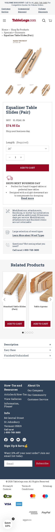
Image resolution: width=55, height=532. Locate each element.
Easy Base (27, 350)
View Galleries (12, 399)
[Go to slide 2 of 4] (25, 332)
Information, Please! (11, 405)
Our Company (35, 390)
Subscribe (42, 463)
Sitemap (47, 486)
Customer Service (38, 399)
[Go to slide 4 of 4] (30, 332)
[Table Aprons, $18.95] (40, 287)
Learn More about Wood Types (28, 235)
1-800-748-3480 (40, 2)
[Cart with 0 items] (50, 20)
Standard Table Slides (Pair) (14, 307)
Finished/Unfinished (27, 355)
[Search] (44, 20)
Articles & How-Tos (15, 394)
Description (27, 344)
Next (51, 299)
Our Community (37, 394)
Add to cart (14, 323)
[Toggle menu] (4, 20)
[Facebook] (6, 439)
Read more (27, 198)
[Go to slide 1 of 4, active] (23, 332)
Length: (17, 142)
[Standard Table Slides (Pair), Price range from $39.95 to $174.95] (14, 287)
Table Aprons (40, 306)
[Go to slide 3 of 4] (27, 332)
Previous (4, 299)
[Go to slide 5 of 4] (32, 332)
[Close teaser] (13, 518)
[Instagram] (24, 439)
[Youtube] (18, 439)
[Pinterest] (12, 439)
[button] (7, 524)
